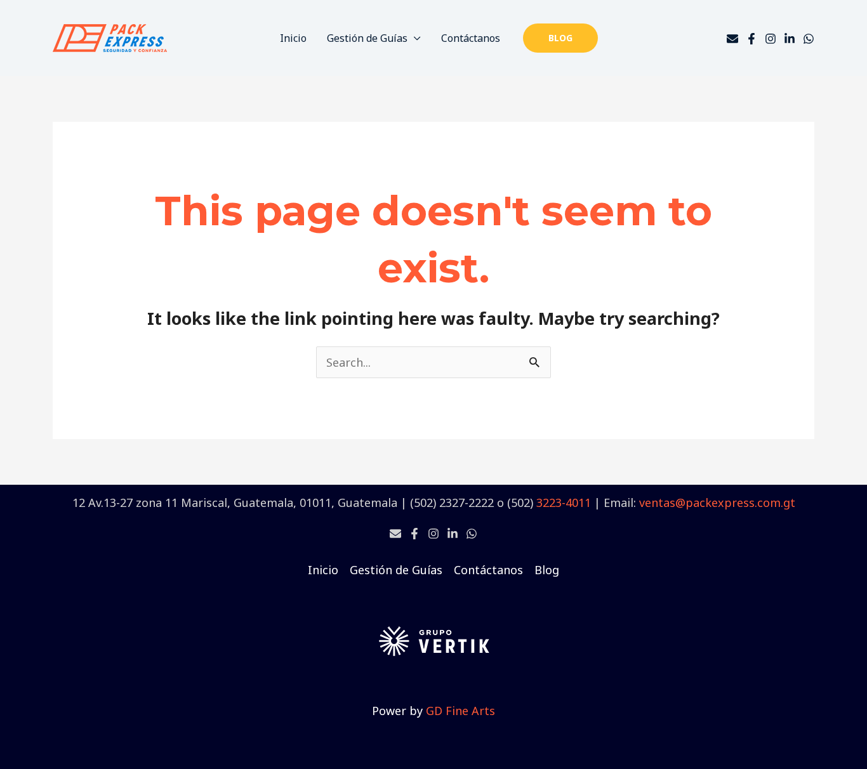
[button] (560, 38)
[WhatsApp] (808, 38)
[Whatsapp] (471, 533)
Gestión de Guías (367, 38)
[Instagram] (770, 38)
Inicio (293, 38)
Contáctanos (470, 38)
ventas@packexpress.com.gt (717, 502)
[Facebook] (751, 38)
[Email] (732, 38)
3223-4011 (563, 502)
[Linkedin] (789, 38)
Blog (546, 570)
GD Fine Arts (460, 710)
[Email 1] (395, 533)
